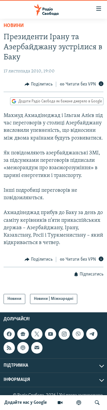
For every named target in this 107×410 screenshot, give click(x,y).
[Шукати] (97, 402)
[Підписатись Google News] (23, 334)
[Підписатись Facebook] (9, 334)
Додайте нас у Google (25, 402)
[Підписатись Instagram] (64, 334)
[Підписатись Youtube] (50, 334)
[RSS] (9, 348)
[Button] (39, 84)
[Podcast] (23, 348)
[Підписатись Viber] (78, 334)
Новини (14, 26)
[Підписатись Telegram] (91, 334)
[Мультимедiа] (60, 402)
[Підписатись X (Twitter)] (37, 334)
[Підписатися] (37, 348)
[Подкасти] (79, 402)
